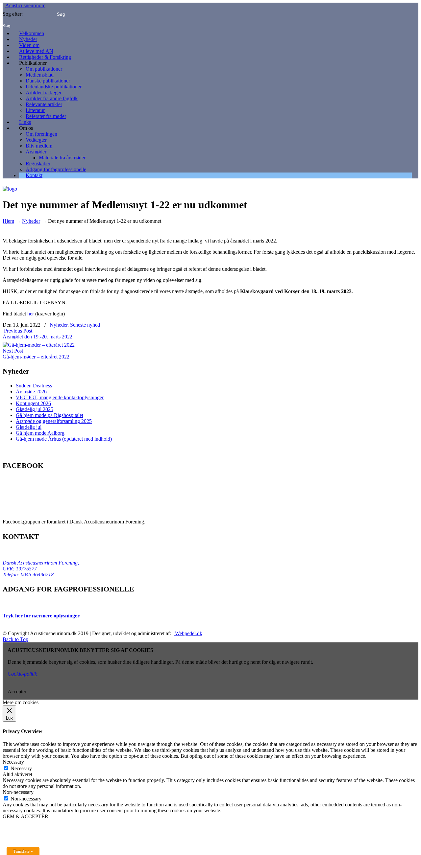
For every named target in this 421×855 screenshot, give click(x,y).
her (30, 313)
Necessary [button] (13, 762)
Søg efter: (13, 14)
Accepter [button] (17, 691)
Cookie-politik (22, 674)
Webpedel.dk (188, 633)
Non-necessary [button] (18, 792)
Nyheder (31, 221)
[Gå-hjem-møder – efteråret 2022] (39, 342)
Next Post (14, 351)
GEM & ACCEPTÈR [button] (25, 816)
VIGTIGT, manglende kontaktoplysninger (60, 397)
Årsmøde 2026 (31, 391)
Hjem (8, 221)
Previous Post (17, 331)
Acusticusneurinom (25, 5)
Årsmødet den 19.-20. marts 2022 (37, 336)
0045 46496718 (36, 574)
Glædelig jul (28, 427)
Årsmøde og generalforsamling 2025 (54, 421)
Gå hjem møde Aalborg (40, 433)
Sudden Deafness (34, 385)
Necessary (21, 768)
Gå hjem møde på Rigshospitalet (49, 415)
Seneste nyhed (85, 325)
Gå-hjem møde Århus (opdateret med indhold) (64, 439)
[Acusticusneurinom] (10, 186)
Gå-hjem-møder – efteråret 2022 (36, 356)
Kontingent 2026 (33, 403)
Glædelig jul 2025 (34, 409)
